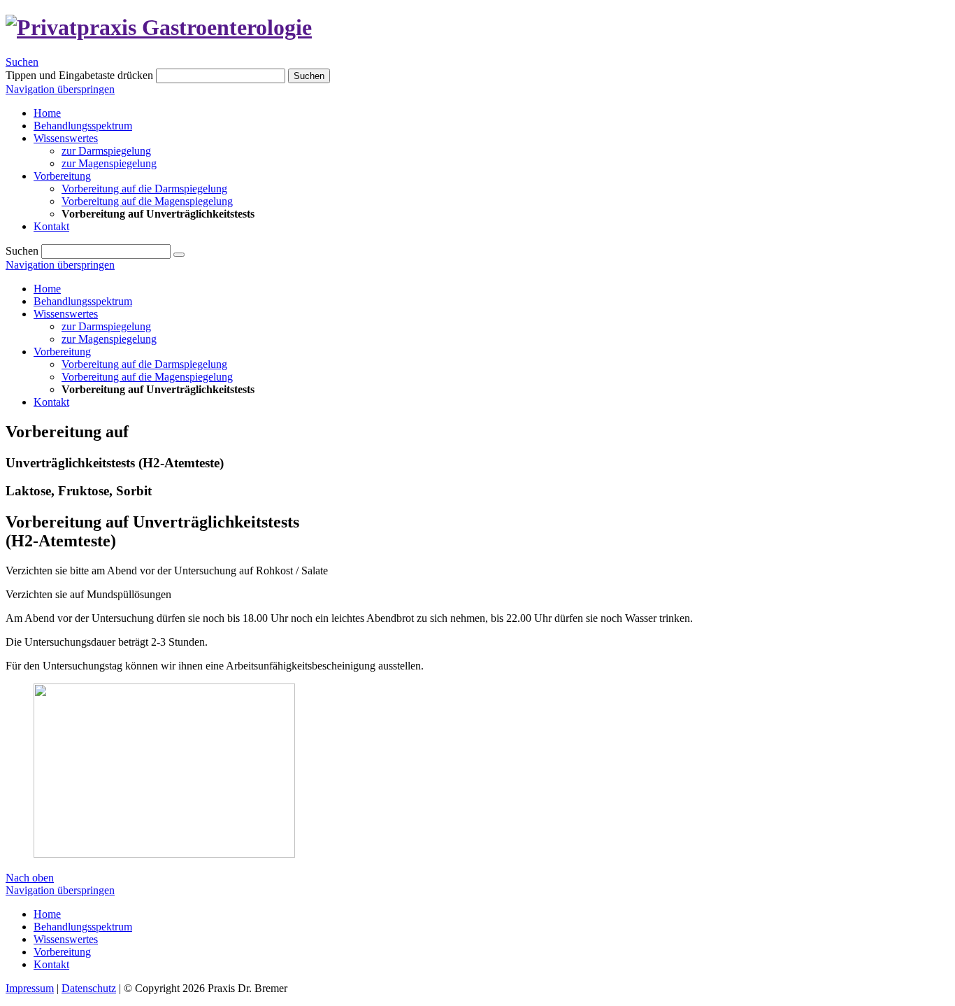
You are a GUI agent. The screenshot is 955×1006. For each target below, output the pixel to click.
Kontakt (51, 402)
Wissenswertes (66, 314)
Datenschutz (89, 988)
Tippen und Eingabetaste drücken (79, 75)
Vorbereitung (62, 351)
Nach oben (30, 878)
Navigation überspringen (60, 89)
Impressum (30, 988)
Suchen (22, 62)
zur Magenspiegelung (109, 339)
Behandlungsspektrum (83, 301)
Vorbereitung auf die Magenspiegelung (147, 377)
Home (47, 289)
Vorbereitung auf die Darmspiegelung (144, 364)
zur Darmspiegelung (106, 326)
